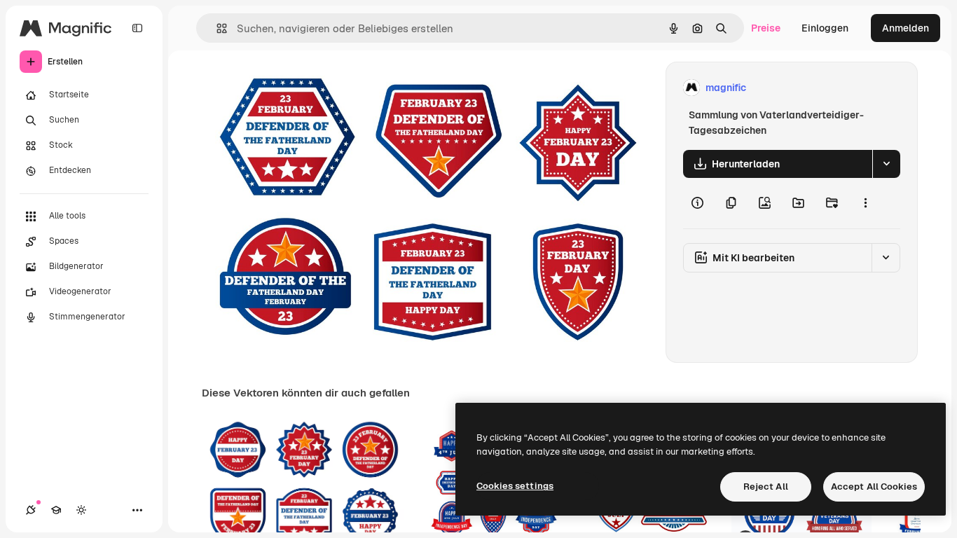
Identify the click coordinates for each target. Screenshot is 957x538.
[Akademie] (56, 510)
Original (291, 88)
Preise (765, 28)
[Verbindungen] (31, 510)
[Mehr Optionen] (865, 203)
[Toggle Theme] (81, 510)
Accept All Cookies (874, 486)
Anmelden (905, 28)
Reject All (765, 486)
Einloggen (824, 28)
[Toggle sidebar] (137, 28)
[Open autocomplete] (216, 28)
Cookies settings (514, 486)
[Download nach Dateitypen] (886, 164)
